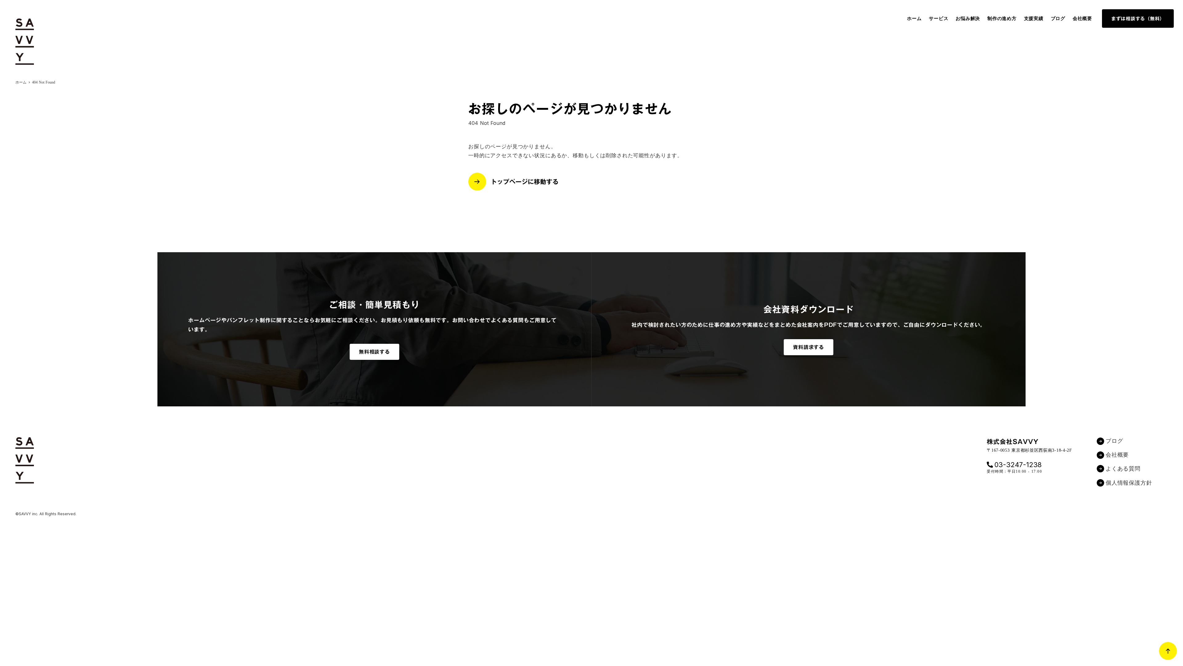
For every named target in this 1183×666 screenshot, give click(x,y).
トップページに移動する (525, 181)
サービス (938, 18)
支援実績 (1033, 18)
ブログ (1058, 18)
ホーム (914, 18)
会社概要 (1082, 18)
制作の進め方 (1002, 18)
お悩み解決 (968, 18)
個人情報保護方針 (1129, 483)
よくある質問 (1123, 469)
